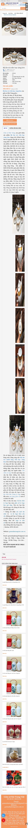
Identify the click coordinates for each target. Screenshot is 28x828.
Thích (5, 69)
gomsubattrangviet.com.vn (17, 531)
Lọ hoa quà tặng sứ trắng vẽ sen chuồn (11, 627)
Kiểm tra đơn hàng (23, 1)
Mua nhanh (17, 579)
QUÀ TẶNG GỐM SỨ (18, 13)
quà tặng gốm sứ (14, 496)
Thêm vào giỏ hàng (10, 123)
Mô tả (5, 128)
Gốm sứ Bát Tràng (9, 133)
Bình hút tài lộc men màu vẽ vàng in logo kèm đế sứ (14, 787)
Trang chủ (5, 13)
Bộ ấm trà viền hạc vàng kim (10, 14)
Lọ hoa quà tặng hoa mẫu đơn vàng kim (11, 696)
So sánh (14, 574)
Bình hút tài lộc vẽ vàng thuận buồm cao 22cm (13, 764)
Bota (17, 826)
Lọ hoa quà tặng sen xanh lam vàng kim (11, 673)
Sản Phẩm (10, 13)
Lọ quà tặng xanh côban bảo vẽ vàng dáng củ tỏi (13, 605)
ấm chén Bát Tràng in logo (12, 494)
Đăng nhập (3, 0)
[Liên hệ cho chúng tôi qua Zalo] (3, 815)
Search (24, 8)
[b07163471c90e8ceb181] (14, 56)
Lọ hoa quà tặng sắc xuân (8, 650)
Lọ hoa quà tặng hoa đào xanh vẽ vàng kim (12, 718)
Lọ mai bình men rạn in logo (9, 741)
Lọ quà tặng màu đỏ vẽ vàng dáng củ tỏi (11, 582)
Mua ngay (10, 120)
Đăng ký (8, 0)
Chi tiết (10, 579)
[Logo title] (14, 3)
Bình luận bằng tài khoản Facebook (9, 559)
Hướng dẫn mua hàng (15, 128)
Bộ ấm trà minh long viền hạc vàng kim (14, 460)
